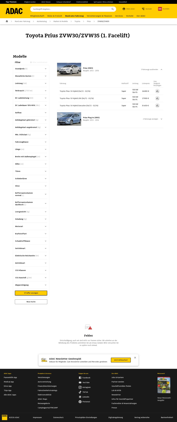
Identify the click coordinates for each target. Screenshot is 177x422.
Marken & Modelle (60, 21)
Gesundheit (123, 2)
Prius (89, 21)
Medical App (9, 382)
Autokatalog (42, 21)
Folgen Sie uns (83, 373)
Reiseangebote (44, 403)
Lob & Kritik (116, 390)
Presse (114, 408)
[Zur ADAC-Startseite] (14, 11)
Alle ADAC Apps (10, 395)
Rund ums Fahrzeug (22, 21)
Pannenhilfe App (10, 377)
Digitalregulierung (115, 417)
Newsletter (116, 395)
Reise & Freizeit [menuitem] (54, 16)
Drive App (8, 386)
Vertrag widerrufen (141, 417)
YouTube (85, 382)
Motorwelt (161, 373)
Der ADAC (115, 373)
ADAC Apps (7, 373)
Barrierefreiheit (167, 417)
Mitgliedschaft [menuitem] (37, 16)
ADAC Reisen (46, 2)
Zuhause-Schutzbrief (63, 2)
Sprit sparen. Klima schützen (103, 2)
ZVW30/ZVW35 (103, 21)
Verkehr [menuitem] (130, 16)
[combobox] (73, 9)
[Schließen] (135, 358)
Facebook (86, 378)
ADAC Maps (42, 399)
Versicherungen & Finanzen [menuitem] (99, 16)
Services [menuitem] (119, 16)
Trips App (7, 390)
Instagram (86, 387)
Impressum (37, 417)
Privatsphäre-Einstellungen (86, 417)
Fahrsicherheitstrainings (47, 390)
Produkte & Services (44, 373)
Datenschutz (58, 417)
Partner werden (118, 382)
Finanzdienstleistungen (47, 386)
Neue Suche (31, 302)
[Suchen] (112, 9)
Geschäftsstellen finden (121, 386)
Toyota (77, 21)
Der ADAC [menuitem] (141, 16)
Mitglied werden (30, 2)
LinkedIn (85, 397)
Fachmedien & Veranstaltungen (124, 403)
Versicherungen (44, 377)
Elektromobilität (82, 2)
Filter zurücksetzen (39, 62)
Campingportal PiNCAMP (48, 408)
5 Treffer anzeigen (31, 293)
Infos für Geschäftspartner (122, 399)
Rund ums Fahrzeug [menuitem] (74, 16)
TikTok (85, 392)
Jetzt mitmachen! (121, 360)
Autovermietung (44, 382)
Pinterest (86, 402)
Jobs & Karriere (118, 377)
